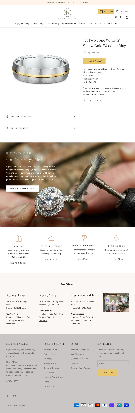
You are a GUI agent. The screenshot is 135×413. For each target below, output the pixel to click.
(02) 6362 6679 (19, 308)
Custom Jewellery (52, 24)
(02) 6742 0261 (84, 308)
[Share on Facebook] (90, 101)
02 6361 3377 (12, 381)
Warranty (48, 359)
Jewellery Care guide (80, 349)
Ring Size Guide (77, 354)
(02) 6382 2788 (52, 304)
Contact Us (49, 386)
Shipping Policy (50, 349)
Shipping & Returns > (18, 263)
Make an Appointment (22, 188)
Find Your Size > (116, 259)
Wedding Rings (37, 24)
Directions (10, 324)
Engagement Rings (22, 24)
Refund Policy (50, 354)
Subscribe (107, 372)
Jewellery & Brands (69, 24)
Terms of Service (51, 368)
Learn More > (84, 259)
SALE (117, 24)
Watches (82, 24)
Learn (110, 24)
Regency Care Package (81, 368)
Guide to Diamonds (79, 359)
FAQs (46, 382)
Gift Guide (92, 24)
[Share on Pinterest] (98, 101)
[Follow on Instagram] (14, 395)
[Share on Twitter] (94, 101)
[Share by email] (101, 101)
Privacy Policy (50, 363)
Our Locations (50, 372)
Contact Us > (51, 259)
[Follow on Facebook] (7, 395)
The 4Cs (74, 363)
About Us (101, 24)
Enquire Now (94, 61)
